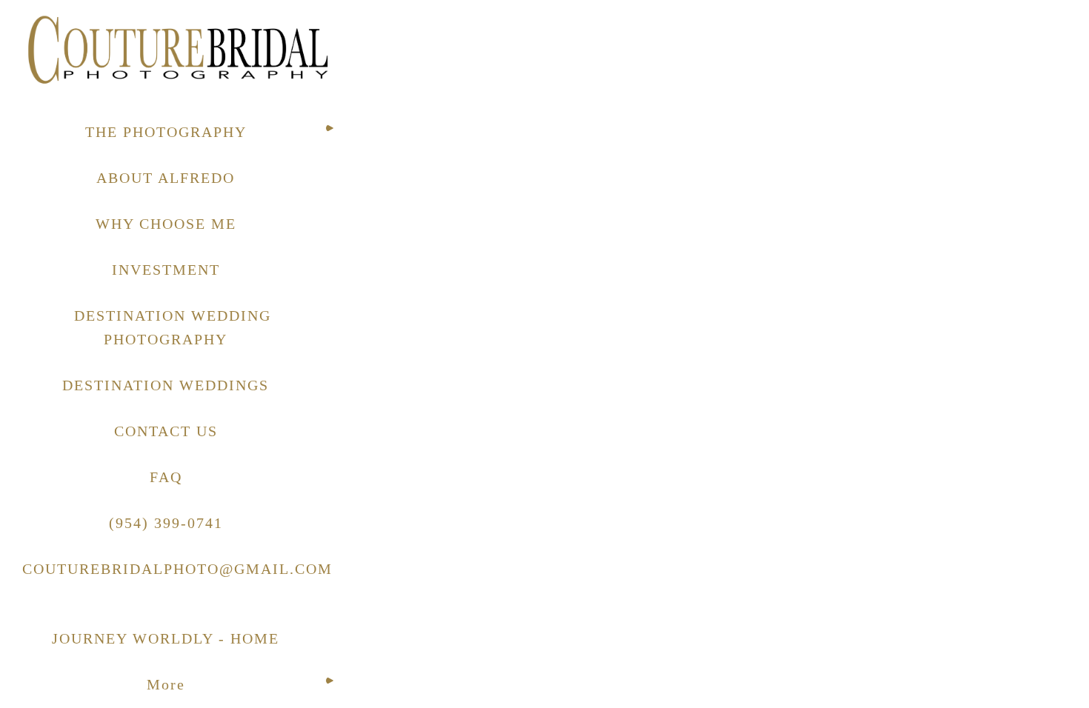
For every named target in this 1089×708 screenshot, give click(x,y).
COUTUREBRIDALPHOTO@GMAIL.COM (177, 569)
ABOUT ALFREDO (165, 178)
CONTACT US (166, 431)
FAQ (166, 477)
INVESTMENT (166, 269)
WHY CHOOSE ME (166, 224)
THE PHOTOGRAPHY (166, 132)
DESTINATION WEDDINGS (165, 385)
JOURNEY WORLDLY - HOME (165, 638)
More (166, 684)
